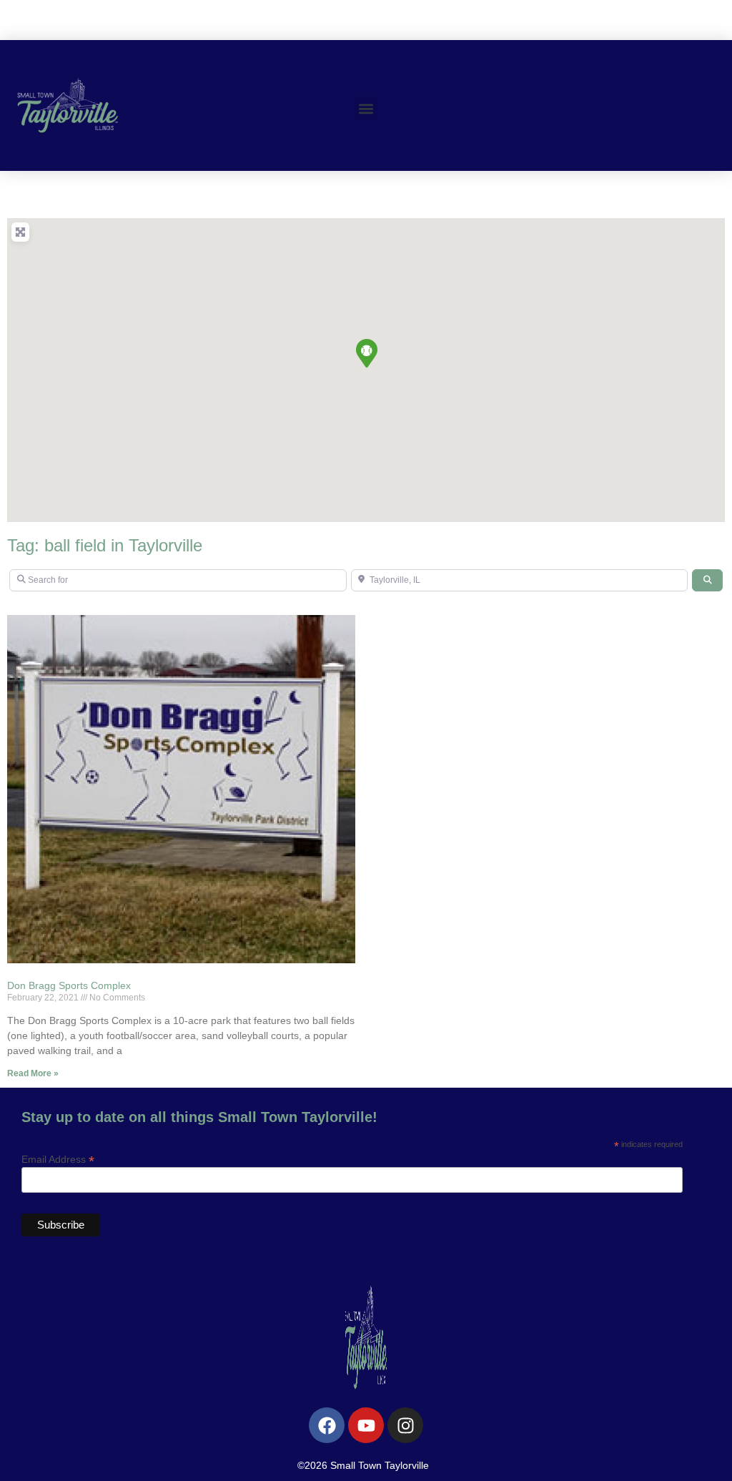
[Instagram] (405, 1425)
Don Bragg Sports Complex (69, 985)
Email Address (57, 1159)
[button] (365, 108)
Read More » (33, 1073)
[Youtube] (366, 1425)
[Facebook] (327, 1425)
